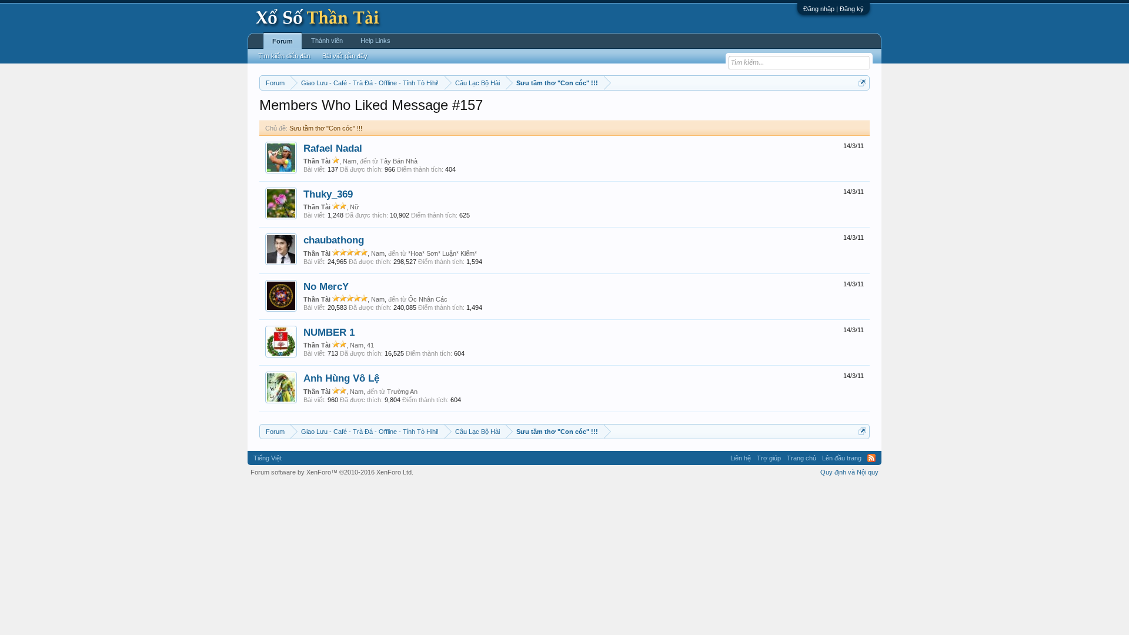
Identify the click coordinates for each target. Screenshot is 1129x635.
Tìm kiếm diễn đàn (284, 55)
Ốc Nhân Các (427, 299)
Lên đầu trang (841, 458)
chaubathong (333, 240)
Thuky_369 (328, 194)
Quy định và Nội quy (849, 472)
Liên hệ (740, 458)
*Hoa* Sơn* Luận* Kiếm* (442, 253)
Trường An (402, 391)
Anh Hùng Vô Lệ (341, 378)
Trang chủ (801, 458)
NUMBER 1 (329, 332)
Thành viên (327, 40)
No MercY (326, 286)
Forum (282, 41)
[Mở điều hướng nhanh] (862, 82)
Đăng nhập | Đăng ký (833, 8)
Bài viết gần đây (345, 55)
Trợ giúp (769, 458)
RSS (871, 458)
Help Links (375, 40)
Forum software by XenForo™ (331, 472)
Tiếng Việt (267, 458)
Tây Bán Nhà (398, 161)
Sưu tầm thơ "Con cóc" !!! (325, 128)
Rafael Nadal (332, 148)
